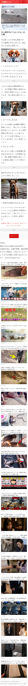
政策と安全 (12, 683)
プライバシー (20, 683)
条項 (16, 683)
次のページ (14, 236)
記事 (21, 1)
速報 (25, 1)
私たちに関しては (5, 683)
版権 (25, 683)
